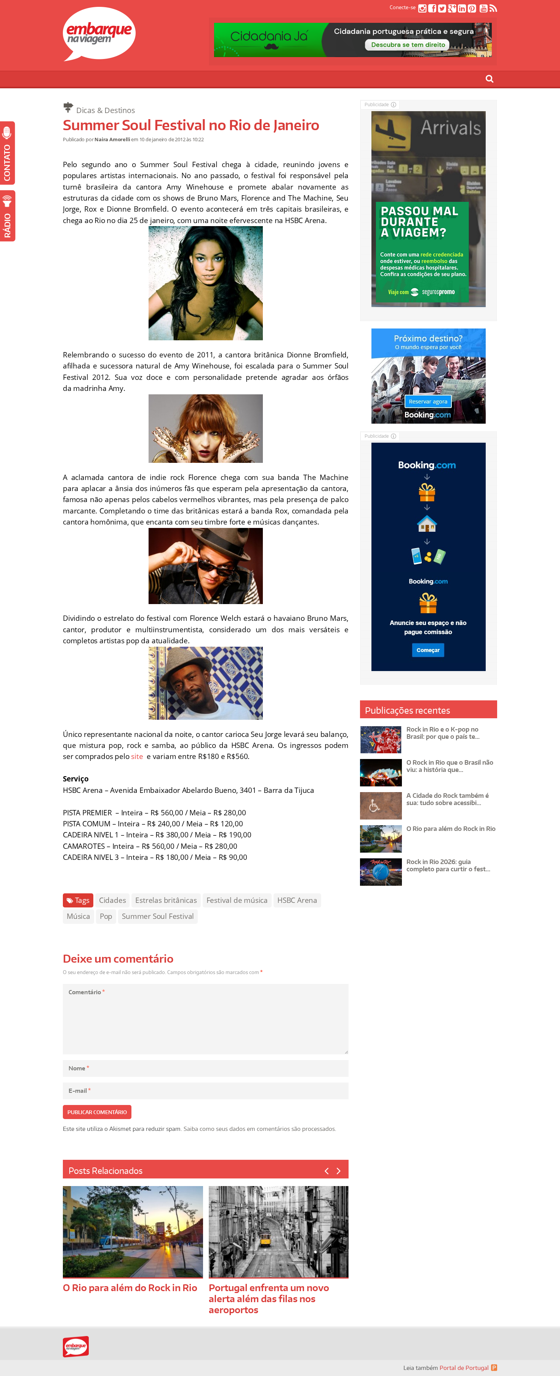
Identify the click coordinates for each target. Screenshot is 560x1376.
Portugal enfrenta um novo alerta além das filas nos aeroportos (269, 1298)
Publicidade (377, 104)
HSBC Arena (297, 900)
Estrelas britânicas (166, 900)
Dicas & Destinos (105, 110)
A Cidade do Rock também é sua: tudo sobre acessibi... (447, 799)
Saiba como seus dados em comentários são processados (259, 1128)
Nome (79, 1068)
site (137, 756)
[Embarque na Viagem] (99, 57)
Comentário (87, 992)
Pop (106, 916)
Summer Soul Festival (158, 916)
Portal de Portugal (464, 1367)
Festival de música (237, 900)
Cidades (112, 900)
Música (78, 916)
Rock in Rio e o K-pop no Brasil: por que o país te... (443, 732)
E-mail (80, 1090)
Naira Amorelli (112, 139)
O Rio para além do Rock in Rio (130, 1287)
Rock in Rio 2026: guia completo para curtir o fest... (448, 865)
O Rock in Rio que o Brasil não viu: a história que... (449, 766)
